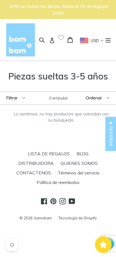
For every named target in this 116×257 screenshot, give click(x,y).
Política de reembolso (58, 182)
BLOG (82, 153)
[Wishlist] (61, 38)
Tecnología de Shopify (78, 218)
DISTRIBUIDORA (36, 163)
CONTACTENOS (33, 173)
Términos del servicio (79, 173)
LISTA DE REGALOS (49, 153)
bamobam (43, 218)
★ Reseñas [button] (110, 133)
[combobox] (92, 40)
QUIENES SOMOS (79, 163)
